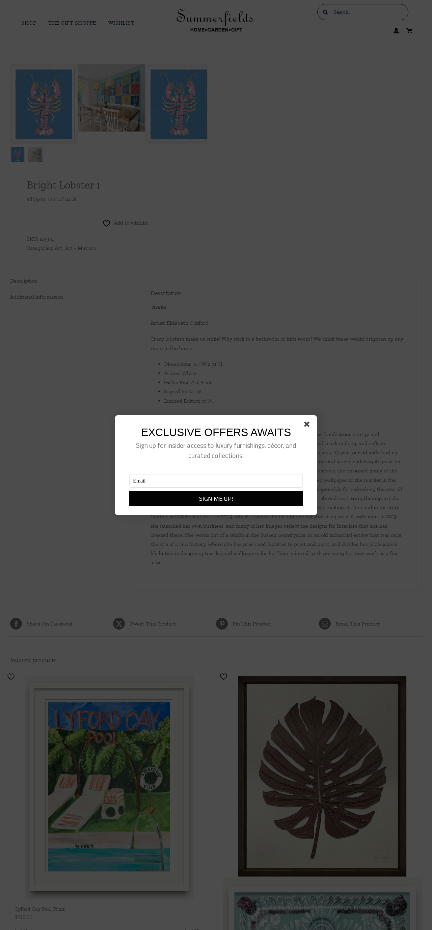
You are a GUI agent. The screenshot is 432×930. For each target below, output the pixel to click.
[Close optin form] (308, 426)
